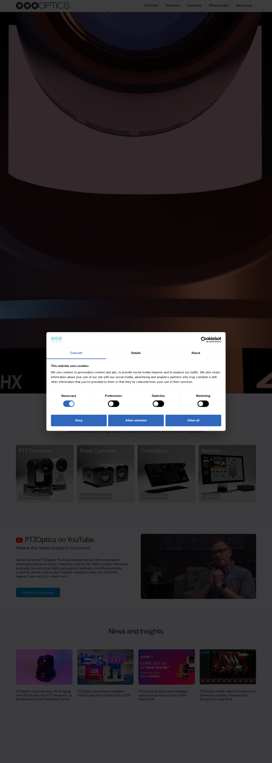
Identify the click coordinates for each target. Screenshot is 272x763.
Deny (78, 420)
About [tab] (195, 353)
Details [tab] (136, 353)
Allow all (193, 420)
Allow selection (136, 420)
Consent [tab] (76, 353)
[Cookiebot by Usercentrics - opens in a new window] (203, 340)
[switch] (113, 404)
